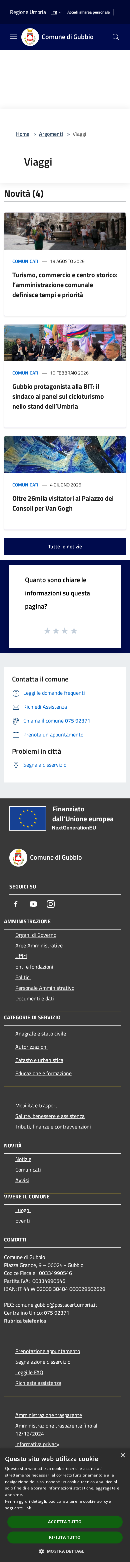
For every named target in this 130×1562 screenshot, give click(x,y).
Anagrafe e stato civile (40, 1033)
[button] (65, 1551)
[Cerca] (116, 37)
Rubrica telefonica (25, 1321)
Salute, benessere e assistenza (50, 1116)
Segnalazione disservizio (42, 1362)
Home (22, 134)
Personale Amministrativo (44, 988)
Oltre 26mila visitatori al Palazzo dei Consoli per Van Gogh (63, 503)
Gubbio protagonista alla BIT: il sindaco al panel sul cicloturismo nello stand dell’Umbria (58, 396)
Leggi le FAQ (29, 1372)
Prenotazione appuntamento (47, 1351)
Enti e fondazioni (34, 967)
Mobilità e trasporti (37, 1105)
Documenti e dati (34, 998)
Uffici (21, 956)
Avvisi (22, 1180)
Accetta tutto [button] (65, 1522)
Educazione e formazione (43, 1073)
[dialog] (65, 1505)
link (27, 1508)
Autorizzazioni (31, 1047)
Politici (23, 977)
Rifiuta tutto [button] (65, 1537)
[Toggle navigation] (13, 36)
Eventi (22, 1221)
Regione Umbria (28, 12)
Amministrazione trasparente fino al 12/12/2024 (56, 1429)
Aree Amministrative (39, 945)
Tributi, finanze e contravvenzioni (53, 1127)
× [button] (122, 1455)
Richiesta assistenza (38, 1383)
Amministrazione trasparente (48, 1415)
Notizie (23, 1159)
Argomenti (51, 134)
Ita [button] (54, 12)
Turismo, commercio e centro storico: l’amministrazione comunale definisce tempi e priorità (65, 285)
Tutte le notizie (65, 546)
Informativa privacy (37, 1444)
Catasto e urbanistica (39, 1060)
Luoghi (23, 1210)
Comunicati (25, 261)
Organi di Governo (35, 935)
